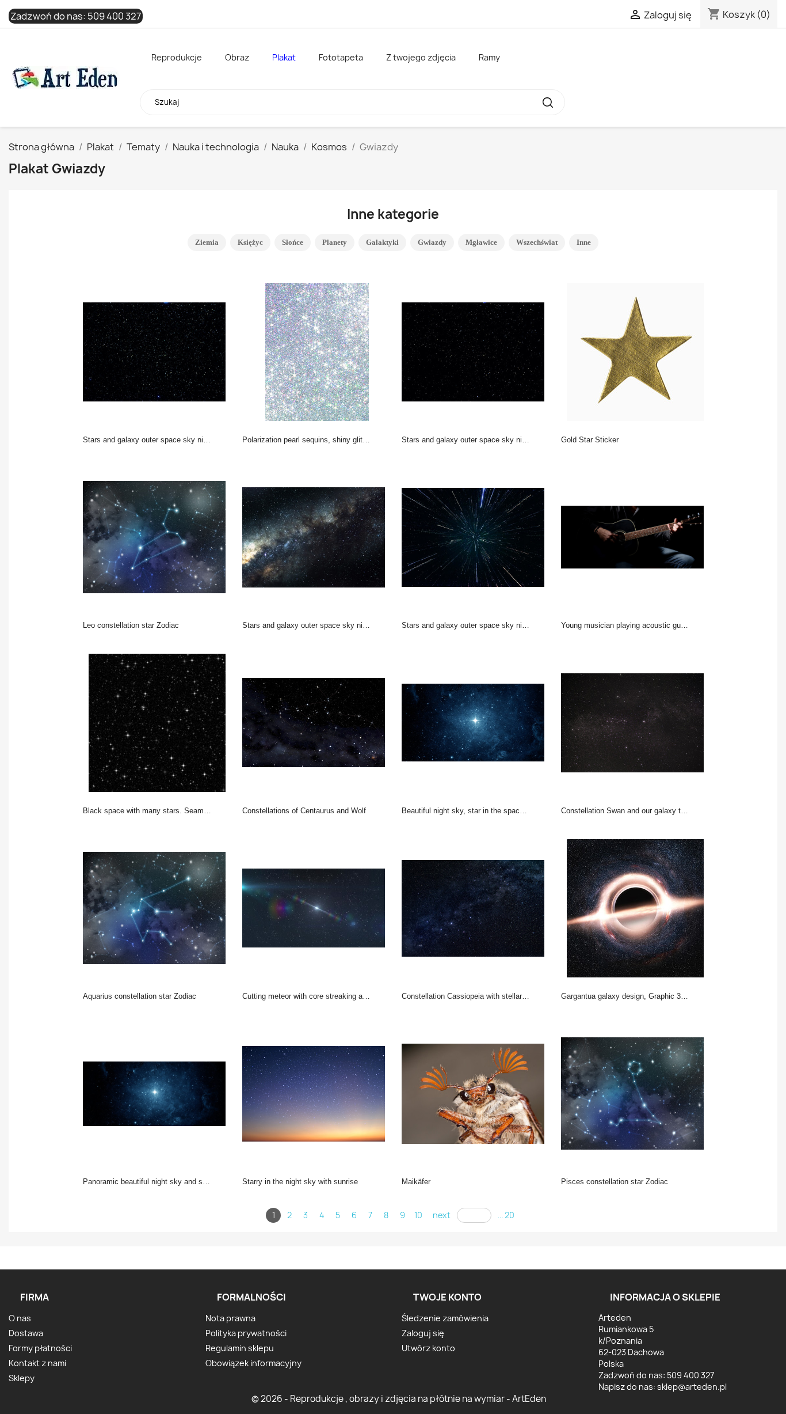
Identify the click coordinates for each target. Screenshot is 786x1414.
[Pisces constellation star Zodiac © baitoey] (636, 1092)
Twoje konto (447, 1297)
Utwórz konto (428, 1348)
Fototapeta (341, 57)
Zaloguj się (423, 1333)
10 (418, 1215)
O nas (20, 1318)
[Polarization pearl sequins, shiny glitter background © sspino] (317, 351)
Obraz (237, 57)
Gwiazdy (432, 242)
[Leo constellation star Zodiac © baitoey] (157, 536)
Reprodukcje (176, 57)
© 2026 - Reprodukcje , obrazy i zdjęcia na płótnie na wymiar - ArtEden (398, 1399)
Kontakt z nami (37, 1363)
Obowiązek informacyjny (253, 1363)
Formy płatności (40, 1348)
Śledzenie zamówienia (445, 1318)
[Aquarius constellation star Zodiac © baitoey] (157, 907)
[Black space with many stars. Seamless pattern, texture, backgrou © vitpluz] (157, 722)
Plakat (284, 57)
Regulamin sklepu (239, 1348)
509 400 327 (114, 16)
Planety (334, 242)
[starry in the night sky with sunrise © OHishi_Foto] (317, 1092)
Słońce (292, 242)
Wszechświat (537, 242)
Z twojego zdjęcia (421, 57)
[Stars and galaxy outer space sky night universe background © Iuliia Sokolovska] (157, 351)
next (442, 1215)
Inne (584, 242)
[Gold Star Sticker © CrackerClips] (636, 351)
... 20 (506, 1215)
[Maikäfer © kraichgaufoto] (476, 1092)
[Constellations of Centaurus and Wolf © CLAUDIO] (317, 722)
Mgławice (481, 242)
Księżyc (250, 242)
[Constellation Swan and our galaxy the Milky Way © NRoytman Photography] (636, 722)
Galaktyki (382, 242)
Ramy (489, 57)
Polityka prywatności (246, 1333)
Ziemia (207, 242)
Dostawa (26, 1333)
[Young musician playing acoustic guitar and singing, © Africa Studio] (636, 536)
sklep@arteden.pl (692, 1386)
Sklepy (22, 1378)
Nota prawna (230, 1318)
